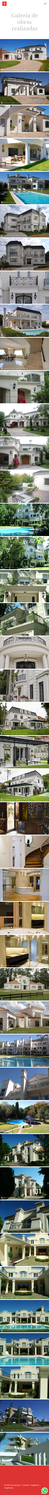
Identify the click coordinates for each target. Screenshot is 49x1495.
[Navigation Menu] (45, 3)
